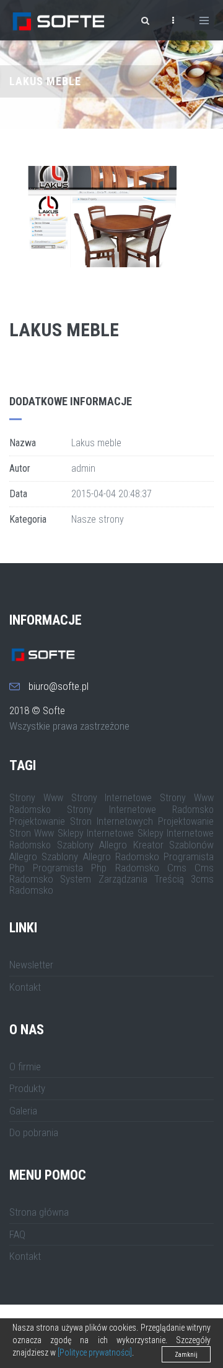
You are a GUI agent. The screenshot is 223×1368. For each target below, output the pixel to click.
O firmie (25, 1066)
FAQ (17, 1234)
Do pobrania (33, 1132)
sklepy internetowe (96, 833)
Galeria (23, 1110)
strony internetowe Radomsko (140, 809)
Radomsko (31, 890)
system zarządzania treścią (122, 879)
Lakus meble (64, 330)
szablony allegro (92, 844)
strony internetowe (111, 798)
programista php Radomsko (96, 867)
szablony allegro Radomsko (100, 856)
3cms (202, 879)
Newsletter (31, 964)
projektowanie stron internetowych (81, 821)
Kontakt (25, 987)
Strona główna (39, 1212)
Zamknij (186, 1354)
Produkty (27, 1088)
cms (176, 867)
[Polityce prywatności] (95, 1352)
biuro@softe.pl (58, 686)
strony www (36, 798)
